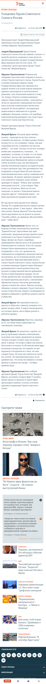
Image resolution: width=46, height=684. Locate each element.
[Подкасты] (40, 655)
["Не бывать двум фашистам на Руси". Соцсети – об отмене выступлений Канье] (23, 464)
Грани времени (24, 634)
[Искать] (39, 681)
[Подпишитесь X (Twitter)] (14, 655)
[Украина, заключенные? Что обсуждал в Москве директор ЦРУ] (10, 550)
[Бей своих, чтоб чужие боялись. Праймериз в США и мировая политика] (10, 619)
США (19, 617)
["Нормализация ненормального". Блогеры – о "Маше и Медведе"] (10, 599)
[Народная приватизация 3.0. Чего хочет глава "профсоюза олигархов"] (10, 585)
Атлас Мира (8, 439)
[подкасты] (18, 681)
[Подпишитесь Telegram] (24, 655)
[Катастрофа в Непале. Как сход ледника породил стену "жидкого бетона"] (23, 424)
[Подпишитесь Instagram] (29, 655)
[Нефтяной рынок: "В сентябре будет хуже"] (10, 637)
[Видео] (28, 681)
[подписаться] (3, 660)
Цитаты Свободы (11, 479)
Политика (22, 547)
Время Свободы (9, 10)
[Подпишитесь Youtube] (19, 655)
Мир (20, 561)
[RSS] (34, 655)
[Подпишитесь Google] (3, 655)
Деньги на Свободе (25, 582)
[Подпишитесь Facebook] (8, 655)
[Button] (20, 28)
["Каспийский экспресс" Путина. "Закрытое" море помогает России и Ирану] (10, 564)
